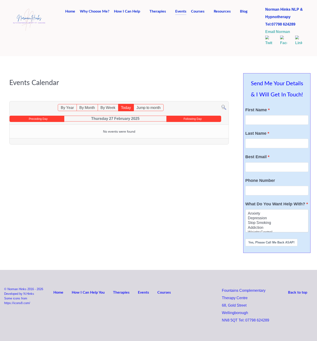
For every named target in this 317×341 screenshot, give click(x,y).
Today (126, 108)
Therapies (121, 292)
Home (58, 292)
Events (143, 292)
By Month (87, 108)
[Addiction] (276, 228)
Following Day (193, 119)
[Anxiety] (276, 213)
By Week (107, 108)
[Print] (226, 99)
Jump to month (148, 108)
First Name (256, 110)
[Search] (223, 107)
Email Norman (277, 32)
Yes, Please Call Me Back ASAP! (271, 242)
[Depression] (276, 218)
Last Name (255, 133)
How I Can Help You (88, 292)
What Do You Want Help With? (275, 204)
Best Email (256, 156)
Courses (164, 292)
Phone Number (260, 180)
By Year (67, 108)
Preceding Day (38, 119)
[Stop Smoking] (276, 223)
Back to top (298, 292)
